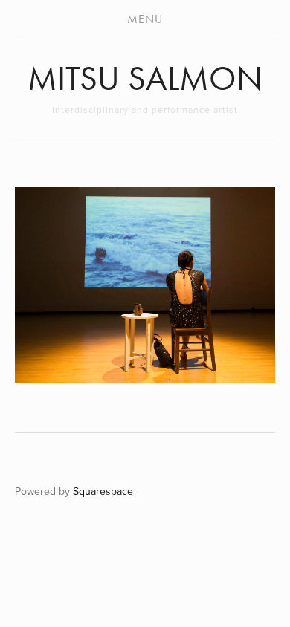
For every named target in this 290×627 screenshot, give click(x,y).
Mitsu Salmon (145, 78)
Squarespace (103, 491)
